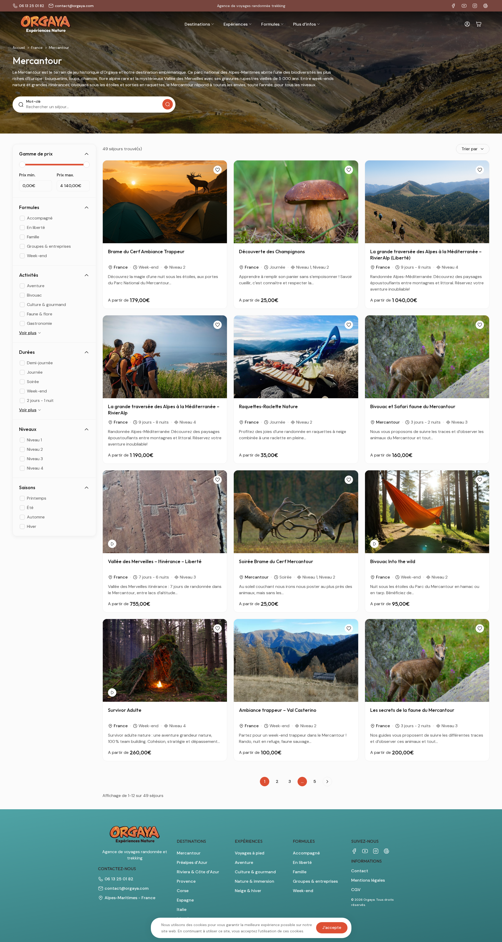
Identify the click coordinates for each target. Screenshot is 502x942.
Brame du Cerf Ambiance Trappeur (146, 251)
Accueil (19, 47)
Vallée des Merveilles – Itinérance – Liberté (155, 561)
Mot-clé (33, 101)
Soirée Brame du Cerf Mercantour (276, 561)
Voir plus (27, 333)
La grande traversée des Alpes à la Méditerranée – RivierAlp (163, 409)
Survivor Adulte (124, 710)
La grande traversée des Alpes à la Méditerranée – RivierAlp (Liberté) (426, 254)
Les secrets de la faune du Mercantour (412, 710)
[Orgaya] (45, 24)
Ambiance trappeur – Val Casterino (277, 710)
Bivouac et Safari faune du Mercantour (412, 406)
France (37, 47)
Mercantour (388, 422)
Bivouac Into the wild (392, 561)
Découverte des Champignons (272, 251)
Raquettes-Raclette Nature (268, 406)
